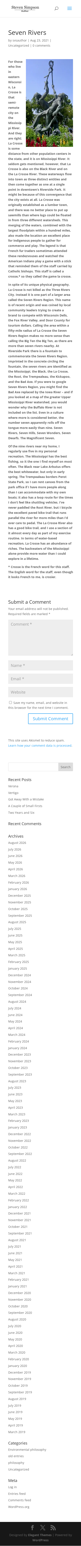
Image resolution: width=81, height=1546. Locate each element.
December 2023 (19, 1054)
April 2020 (15, 1346)
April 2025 (15, 949)
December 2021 (19, 1213)
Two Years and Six (21, 813)
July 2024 (14, 1008)
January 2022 (17, 1207)
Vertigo (13, 793)
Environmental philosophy (27, 1450)
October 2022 (18, 1147)
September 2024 (20, 995)
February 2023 (18, 1121)
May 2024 (15, 1021)
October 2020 (18, 1306)
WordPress (40, 1540)
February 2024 (18, 1041)
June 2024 (15, 1015)
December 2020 (19, 1293)
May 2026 (15, 862)
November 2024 (19, 982)
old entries (16, 1456)
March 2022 (16, 1193)
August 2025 (17, 922)
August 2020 (17, 1319)
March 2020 (16, 1352)
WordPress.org (18, 1507)
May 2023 (15, 1101)
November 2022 (19, 1141)
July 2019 (14, 1405)
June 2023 (15, 1094)
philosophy (16, 1463)
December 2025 (19, 896)
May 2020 (15, 1339)
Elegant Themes (40, 1535)
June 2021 (15, 1253)
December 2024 (19, 975)
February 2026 (18, 882)
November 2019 (19, 1379)
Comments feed (19, 1500)
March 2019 (16, 1432)
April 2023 (15, 1107)
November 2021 (19, 1220)
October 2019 (18, 1385)
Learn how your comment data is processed (39, 745)
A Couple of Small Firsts (25, 806)
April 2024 (15, 1028)
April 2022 (15, 1187)
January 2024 (17, 1048)
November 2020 (19, 1299)
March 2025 (16, 955)
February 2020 (18, 1359)
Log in (12, 1487)
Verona (13, 786)
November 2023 (19, 1061)
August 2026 (17, 843)
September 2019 (20, 1392)
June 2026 (15, 856)
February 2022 (18, 1200)
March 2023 (16, 1114)
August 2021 (17, 1240)
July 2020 (14, 1326)
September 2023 (20, 1074)
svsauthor (20, 40)
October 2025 (18, 909)
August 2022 (17, 1160)
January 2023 (17, 1127)
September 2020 (20, 1313)
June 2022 (15, 1174)
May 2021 (15, 1260)
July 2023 (14, 1087)
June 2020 (15, 1333)
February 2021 (18, 1279)
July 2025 (14, 929)
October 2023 (18, 1068)
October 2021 (18, 1227)
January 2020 (17, 1366)
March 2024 (16, 1035)
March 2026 (16, 876)
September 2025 (20, 915)
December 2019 (19, 1372)
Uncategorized (18, 45)
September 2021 (20, 1233)
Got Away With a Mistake (26, 799)
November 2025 (19, 902)
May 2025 (15, 942)
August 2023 (17, 1081)
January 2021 (17, 1286)
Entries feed (17, 1494)
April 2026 (15, 869)
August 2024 (17, 1001)
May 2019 (15, 1419)
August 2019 (17, 1399)
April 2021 (15, 1266)
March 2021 (16, 1273)
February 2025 (18, 962)
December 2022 (19, 1134)
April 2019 (15, 1425)
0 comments (41, 45)
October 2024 (18, 988)
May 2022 (15, 1180)
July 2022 (14, 1167)
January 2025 (17, 968)
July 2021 (14, 1246)
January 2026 (17, 889)
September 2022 (20, 1154)
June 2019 (15, 1412)
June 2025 (15, 935)
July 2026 (14, 849)
